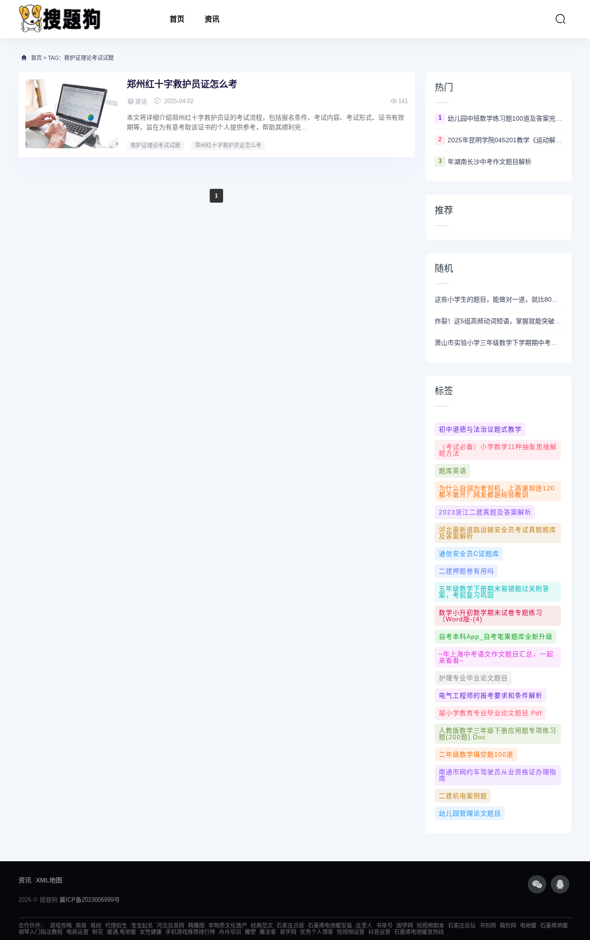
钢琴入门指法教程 (40, 932)
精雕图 (196, 925)
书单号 (384, 925)
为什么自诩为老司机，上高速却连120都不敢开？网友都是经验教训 (497, 491)
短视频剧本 (430, 925)
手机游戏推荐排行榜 (190, 932)
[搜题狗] (59, 19)
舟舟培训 (230, 932)
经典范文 (262, 925)
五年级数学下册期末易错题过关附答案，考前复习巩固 (494, 592)
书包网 (487, 925)
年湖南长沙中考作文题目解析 (489, 161)
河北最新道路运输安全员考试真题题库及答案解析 (497, 533)
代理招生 (116, 925)
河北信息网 (170, 925)
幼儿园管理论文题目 (470, 813)
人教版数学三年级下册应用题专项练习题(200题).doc (497, 734)
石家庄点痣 (290, 925)
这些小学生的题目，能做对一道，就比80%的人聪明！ (499, 299)
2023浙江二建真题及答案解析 (485, 512)
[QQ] (560, 884)
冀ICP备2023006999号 (89, 899)
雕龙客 (268, 932)
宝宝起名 (142, 925)
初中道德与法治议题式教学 (480, 429)
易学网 (288, 932)
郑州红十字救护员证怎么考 (182, 84)
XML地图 (49, 880)
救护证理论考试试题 (155, 145)
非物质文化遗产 (227, 925)
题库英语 (452, 470)
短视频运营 (351, 932)
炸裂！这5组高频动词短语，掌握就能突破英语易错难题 (499, 321)
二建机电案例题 (463, 796)
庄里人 (364, 925)
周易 (81, 925)
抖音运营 (379, 932)
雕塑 (250, 932)
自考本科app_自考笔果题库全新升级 (496, 636)
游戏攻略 (61, 925)
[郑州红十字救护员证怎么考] (71, 113)
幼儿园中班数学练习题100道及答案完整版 (505, 118)
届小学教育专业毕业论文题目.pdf (490, 713)
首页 (177, 19)
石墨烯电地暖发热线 (419, 932)
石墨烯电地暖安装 (330, 925)
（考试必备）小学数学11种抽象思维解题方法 (498, 450)
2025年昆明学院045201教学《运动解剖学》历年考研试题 (505, 140)
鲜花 (97, 932)
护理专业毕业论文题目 (473, 678)
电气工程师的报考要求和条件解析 (491, 695)
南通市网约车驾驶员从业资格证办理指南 (497, 775)
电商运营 (77, 932)
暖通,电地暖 (121, 932)
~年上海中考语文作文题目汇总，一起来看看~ (496, 657)
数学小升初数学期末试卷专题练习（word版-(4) (491, 616)
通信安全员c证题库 (469, 553)
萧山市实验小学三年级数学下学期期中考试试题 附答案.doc (499, 342)
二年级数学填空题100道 (476, 754)
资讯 (212, 19)
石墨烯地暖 (554, 925)
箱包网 (508, 925)
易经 (95, 925)
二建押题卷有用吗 (466, 571)
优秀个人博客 (316, 932)
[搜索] (560, 19)
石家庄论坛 (462, 925)
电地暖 (528, 925)
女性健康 (151, 932)
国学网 (404, 925)
